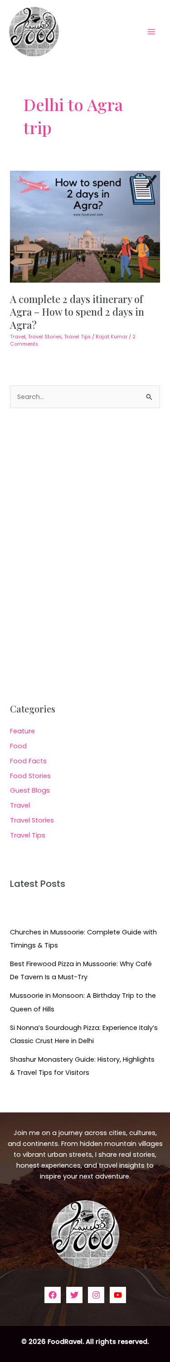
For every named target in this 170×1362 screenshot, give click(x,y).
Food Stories (30, 775)
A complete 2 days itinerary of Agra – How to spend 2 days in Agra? (77, 311)
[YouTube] (118, 1295)
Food (18, 746)
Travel (17, 336)
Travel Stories (45, 336)
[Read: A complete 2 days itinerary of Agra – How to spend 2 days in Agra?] (85, 226)
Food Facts (28, 760)
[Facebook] (52, 1295)
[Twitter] (74, 1295)
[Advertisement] (85, 556)
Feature (22, 731)
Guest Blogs (30, 790)
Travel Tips (77, 336)
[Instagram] (96, 1295)
